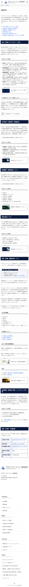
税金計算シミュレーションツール (11, 543)
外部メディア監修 (7, 520)
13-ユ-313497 (21, 275)
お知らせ (5, 549)
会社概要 (5, 501)
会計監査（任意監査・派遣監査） (10, 28)
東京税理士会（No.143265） (18, 444)
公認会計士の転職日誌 (8, 335)
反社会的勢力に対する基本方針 (10, 565)
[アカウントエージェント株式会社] (14, 2)
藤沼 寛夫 (10, 374)
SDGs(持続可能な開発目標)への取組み (12, 572)
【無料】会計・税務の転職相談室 (18, 361)
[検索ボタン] (27, 2)
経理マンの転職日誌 (7, 339)
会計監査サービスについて (17, 160)
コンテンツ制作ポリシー (9, 562)
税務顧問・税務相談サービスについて (18, 207)
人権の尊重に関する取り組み (10, 575)
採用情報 (5, 510)
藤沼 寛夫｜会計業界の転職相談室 (15, 372)
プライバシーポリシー (8, 559)
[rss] (14, 583)
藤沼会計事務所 (7, 419)
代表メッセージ (6, 507)
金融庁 (13, 450)
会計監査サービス (7, 546)
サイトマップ (6, 578)
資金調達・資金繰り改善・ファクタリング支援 (13, 35)
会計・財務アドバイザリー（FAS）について (19, 90)
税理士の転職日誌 (7, 337)
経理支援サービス (7, 31)
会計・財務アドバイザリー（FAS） (11, 26)
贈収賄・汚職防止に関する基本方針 (11, 569)
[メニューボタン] (2, 2)
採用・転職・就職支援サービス (10, 33)
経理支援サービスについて (17, 249)
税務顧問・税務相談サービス (9, 30)
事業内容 (5, 504)
